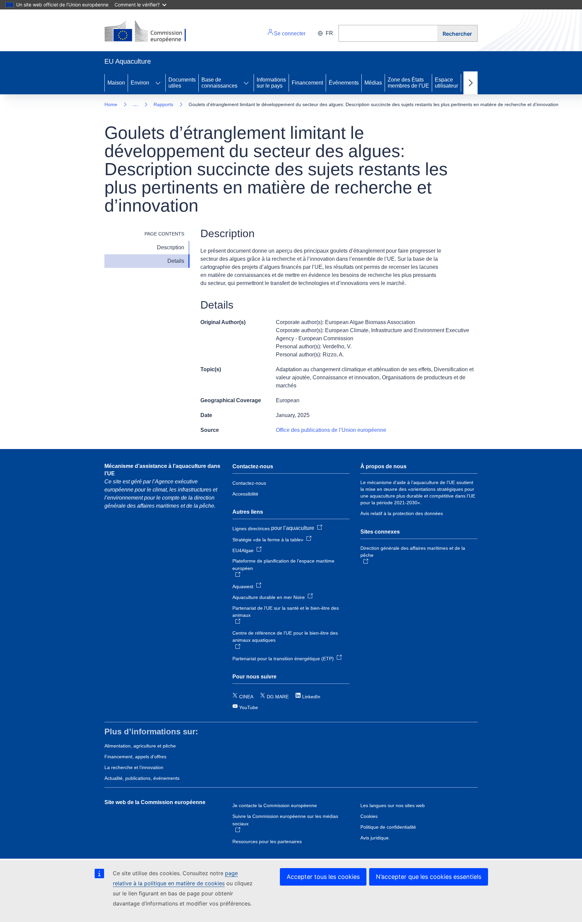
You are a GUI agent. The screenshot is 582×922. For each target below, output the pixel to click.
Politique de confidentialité (388, 827)
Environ (140, 83)
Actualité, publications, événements (142, 778)
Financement (307, 83)
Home (110, 104)
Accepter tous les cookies (323, 876)
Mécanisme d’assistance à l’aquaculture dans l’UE (162, 469)
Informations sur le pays (271, 83)
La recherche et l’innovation (133, 767)
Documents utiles (182, 83)
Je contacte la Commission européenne (274, 805)
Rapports (163, 104)
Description (170, 247)
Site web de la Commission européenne (154, 802)
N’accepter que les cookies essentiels (428, 876)
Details (175, 261)
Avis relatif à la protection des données (401, 513)
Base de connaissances (219, 83)
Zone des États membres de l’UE (408, 83)
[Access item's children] (158, 82)
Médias (373, 83)
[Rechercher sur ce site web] (387, 33)
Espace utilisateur (446, 83)
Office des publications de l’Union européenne (331, 430)
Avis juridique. (375, 837)
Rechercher (457, 33)
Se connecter (289, 33)
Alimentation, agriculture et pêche (140, 746)
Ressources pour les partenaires (267, 841)
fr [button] (329, 33)
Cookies (369, 816)
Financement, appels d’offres (135, 756)
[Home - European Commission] (150, 31)
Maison (116, 83)
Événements (344, 83)
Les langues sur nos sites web (392, 805)
